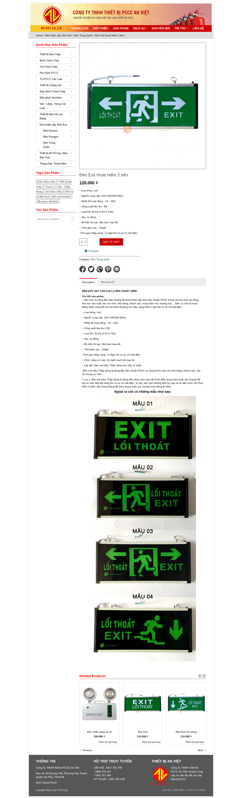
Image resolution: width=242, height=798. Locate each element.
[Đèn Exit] (142, 703)
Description (88, 282)
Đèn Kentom (50, 130)
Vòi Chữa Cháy (49, 66)
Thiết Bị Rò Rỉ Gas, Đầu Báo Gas (53, 155)
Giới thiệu (178, 789)
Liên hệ (166, 789)
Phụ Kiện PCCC (49, 72)
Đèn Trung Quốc (83, 35)
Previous (87, 750)
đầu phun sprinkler (47, 201)
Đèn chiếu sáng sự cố (99, 731)
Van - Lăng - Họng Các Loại (53, 106)
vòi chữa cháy (53, 191)
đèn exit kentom (61, 196)
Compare (93, 250)
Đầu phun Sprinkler (51, 97)
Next (201, 750)
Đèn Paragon (50, 136)
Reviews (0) (107, 282)
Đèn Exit (142, 731)
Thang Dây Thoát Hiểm (53, 163)
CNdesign (62, 789)
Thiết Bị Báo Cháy (50, 54)
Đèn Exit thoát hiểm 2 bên (109, 35)
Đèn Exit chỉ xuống (186, 731)
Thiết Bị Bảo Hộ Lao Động (51, 116)
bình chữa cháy (46, 181)
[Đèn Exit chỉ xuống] (186, 703)
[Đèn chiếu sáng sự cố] (99, 703)
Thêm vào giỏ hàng (108, 742)
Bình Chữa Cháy (49, 60)
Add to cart (111, 241)
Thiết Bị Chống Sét (50, 85)
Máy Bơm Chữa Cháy (53, 91)
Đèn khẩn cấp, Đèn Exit (58, 35)
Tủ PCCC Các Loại (51, 78)
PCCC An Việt (195, 789)
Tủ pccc (49, 186)
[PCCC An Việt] (63, 12)
